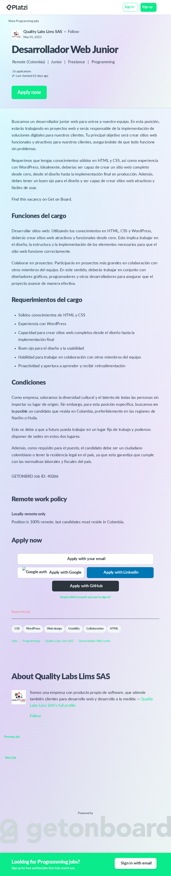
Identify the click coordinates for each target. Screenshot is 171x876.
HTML (114, 628)
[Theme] (159, 7)
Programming (103, 62)
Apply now (29, 92)
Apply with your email (86, 559)
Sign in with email (136, 863)
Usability (74, 628)
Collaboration (95, 628)
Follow (73, 32)
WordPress (33, 628)
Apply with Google (64, 572)
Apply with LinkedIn (121, 572)
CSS (17, 628)
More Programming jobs (23, 21)
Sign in (129, 7)
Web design (54, 628)
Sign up (147, 7)
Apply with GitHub (86, 586)
